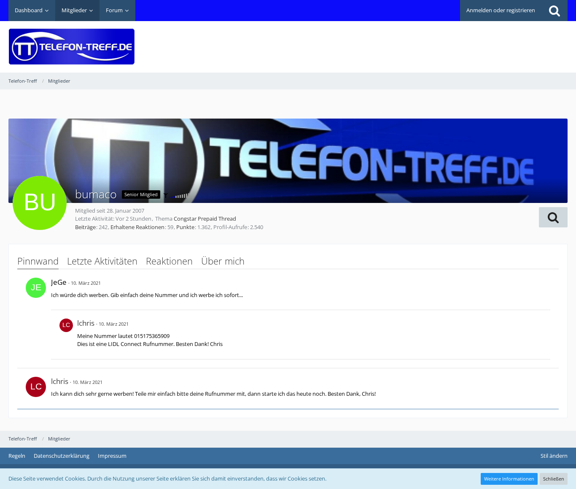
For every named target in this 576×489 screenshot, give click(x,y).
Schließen (553, 478)
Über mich (223, 260)
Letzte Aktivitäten (102, 260)
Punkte (185, 227)
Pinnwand (38, 260)
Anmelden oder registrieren (500, 10)
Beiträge (85, 227)
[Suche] (554, 10)
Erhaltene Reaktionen (137, 227)
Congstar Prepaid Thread (205, 218)
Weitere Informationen (509, 478)
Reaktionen (169, 260)
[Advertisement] (414, 40)
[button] (553, 217)
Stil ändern (554, 455)
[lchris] (66, 334)
